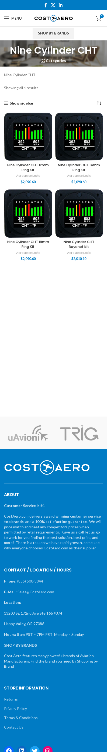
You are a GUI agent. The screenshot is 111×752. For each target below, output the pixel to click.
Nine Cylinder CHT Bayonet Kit (79, 244)
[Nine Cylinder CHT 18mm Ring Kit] (28, 213)
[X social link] (53, 5)
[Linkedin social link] (60, 5)
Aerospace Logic (28, 176)
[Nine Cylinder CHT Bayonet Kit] (79, 213)
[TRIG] (79, 432)
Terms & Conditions (21, 717)
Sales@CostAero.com (36, 592)
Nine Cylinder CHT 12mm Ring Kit (28, 167)
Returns (11, 699)
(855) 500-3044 (30, 581)
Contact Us (13, 727)
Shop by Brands (53, 33)
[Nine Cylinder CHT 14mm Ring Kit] (79, 137)
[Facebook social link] (46, 5)
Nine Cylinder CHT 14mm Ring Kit (79, 167)
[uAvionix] (28, 432)
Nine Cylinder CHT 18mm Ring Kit (28, 244)
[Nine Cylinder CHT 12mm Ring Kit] (28, 137)
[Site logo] (53, 18)
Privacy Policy (15, 708)
